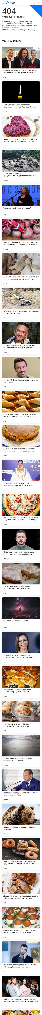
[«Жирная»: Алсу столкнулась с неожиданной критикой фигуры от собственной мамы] (21, 476)
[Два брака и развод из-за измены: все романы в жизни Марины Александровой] (21, 992)
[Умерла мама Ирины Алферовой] (21, 201)
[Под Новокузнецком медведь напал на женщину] (21, 820)
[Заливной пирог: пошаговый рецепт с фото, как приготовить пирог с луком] (21, 441)
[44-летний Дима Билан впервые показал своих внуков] (21, 373)
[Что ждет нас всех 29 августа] (21, 613)
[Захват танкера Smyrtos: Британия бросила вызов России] (21, 751)
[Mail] (7, 2)
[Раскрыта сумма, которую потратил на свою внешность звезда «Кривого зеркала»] (21, 338)
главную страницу (27, 29)
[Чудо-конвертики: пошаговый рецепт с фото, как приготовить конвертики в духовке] (21, 407)
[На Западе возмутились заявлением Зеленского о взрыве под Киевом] (21, 545)
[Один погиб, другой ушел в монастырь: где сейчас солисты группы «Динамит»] (21, 63)
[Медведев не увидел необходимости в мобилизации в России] (21, 785)
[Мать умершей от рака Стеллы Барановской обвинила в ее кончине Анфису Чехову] (21, 648)
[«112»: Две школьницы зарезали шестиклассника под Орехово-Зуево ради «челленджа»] (21, 97)
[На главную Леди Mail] (12, 2)
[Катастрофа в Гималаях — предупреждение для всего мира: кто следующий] (21, 166)
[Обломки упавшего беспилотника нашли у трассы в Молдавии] (21, 304)
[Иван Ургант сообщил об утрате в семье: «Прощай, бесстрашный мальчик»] (21, 957)
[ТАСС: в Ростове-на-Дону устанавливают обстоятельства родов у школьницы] (21, 269)
